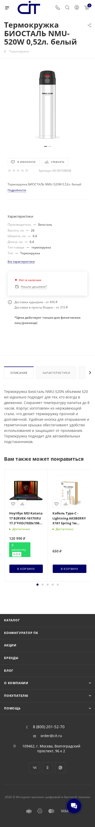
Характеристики (56, 373)
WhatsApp (60, 767)
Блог (8, 670)
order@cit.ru (51, 736)
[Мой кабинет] (76, 8)
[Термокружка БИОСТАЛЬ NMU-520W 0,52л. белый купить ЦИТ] (48, 105)
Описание (18, 373)
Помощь (12, 708)
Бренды (11, 658)
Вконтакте (34, 767)
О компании (16, 683)
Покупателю (16, 696)
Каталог (12, 620)
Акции (10, 645)
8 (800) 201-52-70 (49, 727)
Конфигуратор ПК (21, 633)
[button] (37, 584)
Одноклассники (47, 767)
